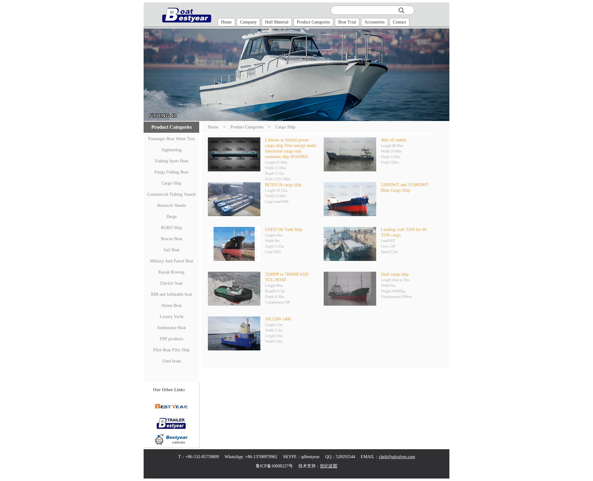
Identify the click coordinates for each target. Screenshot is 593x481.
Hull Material (276, 22)
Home (226, 22)
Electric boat (171, 283)
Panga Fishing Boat (171, 172)
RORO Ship (171, 227)
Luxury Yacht (171, 316)
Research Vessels (171, 205)
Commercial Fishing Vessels (171, 194)
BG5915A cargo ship (283, 184)
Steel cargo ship (395, 274)
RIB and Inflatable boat (171, 294)
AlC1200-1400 (278, 319)
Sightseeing (172, 150)
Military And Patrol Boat (171, 261)
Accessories (374, 22)
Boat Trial (347, 22)
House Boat (172, 305)
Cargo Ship (171, 183)
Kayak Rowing (171, 272)
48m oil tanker (393, 140)
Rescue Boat (171, 238)
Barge (171, 216)
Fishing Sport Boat (171, 161)
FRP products (171, 339)
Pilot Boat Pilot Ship (171, 350)
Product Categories (313, 22)
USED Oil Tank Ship (283, 229)
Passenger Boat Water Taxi (171, 138)
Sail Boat (171, 250)
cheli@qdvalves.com (397, 456)
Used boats (171, 361)
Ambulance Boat (171, 327)
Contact (399, 22)
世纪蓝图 (328, 466)
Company (248, 22)
